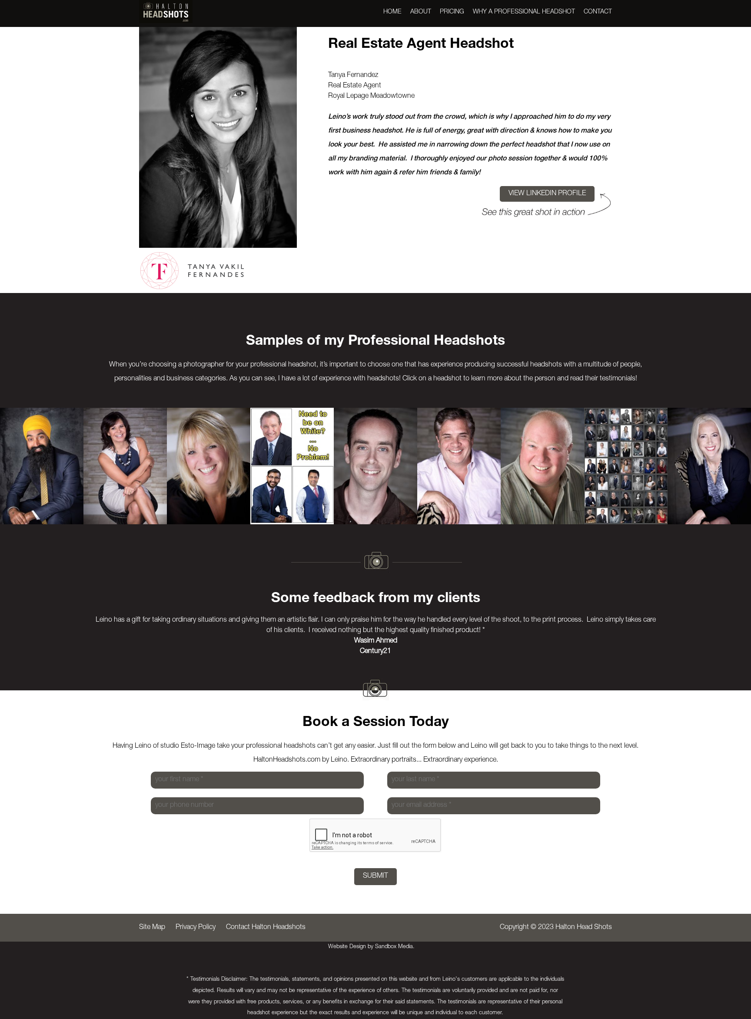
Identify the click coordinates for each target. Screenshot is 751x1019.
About (420, 12)
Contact (598, 12)
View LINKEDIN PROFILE (547, 193)
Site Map (152, 927)
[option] (41, 466)
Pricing (452, 12)
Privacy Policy (196, 927)
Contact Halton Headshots (266, 927)
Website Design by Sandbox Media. (371, 947)
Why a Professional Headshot (524, 12)
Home (392, 12)
